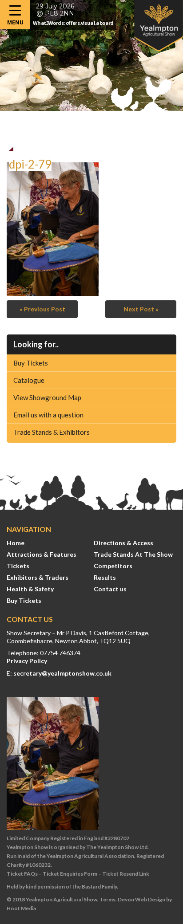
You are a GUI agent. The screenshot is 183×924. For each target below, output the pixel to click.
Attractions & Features (41, 554)
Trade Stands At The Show (133, 554)
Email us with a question (48, 415)
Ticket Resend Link (125, 873)
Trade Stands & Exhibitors (51, 432)
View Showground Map (47, 397)
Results (105, 577)
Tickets (18, 566)
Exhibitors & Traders (37, 577)
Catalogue (28, 380)
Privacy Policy (27, 660)
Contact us (110, 589)
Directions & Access (123, 543)
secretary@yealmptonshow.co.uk (62, 673)
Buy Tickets (30, 363)
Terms (107, 899)
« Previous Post (42, 309)
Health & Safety (30, 589)
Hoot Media (21, 908)
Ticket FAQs (22, 873)
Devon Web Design (141, 899)
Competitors (113, 566)
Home (15, 543)
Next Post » (141, 309)
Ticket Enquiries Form (70, 873)
